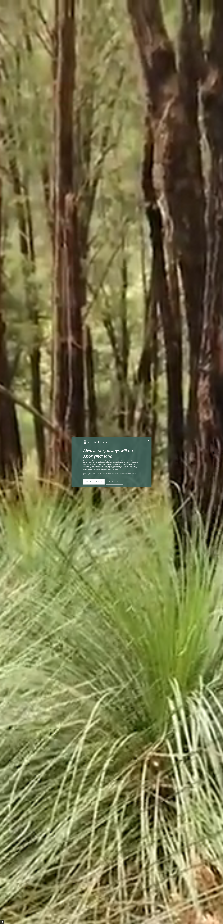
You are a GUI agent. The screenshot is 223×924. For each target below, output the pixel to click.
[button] (148, 440)
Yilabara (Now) (97, 473)
